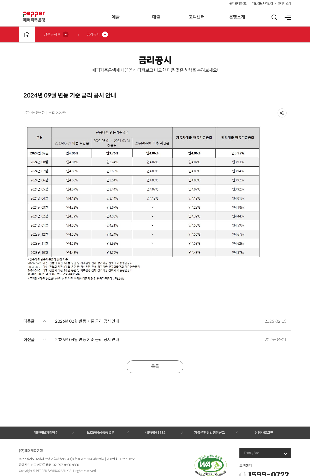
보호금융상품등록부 (100, 432)
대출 (156, 17)
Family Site (251, 453)
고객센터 (196, 17)
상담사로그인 (264, 432)
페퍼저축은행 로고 (34, 16)
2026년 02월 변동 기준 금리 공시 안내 (87, 321)
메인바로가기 (27, 34)
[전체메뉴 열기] (287, 17)
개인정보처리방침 (262, 3)
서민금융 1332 (155, 432)
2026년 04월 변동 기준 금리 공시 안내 (87, 339)
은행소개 (237, 17)
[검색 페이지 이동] (274, 17)
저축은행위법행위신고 (209, 432)
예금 (116, 17)
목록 (155, 366)
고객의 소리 (284, 3)
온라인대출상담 (238, 3)
